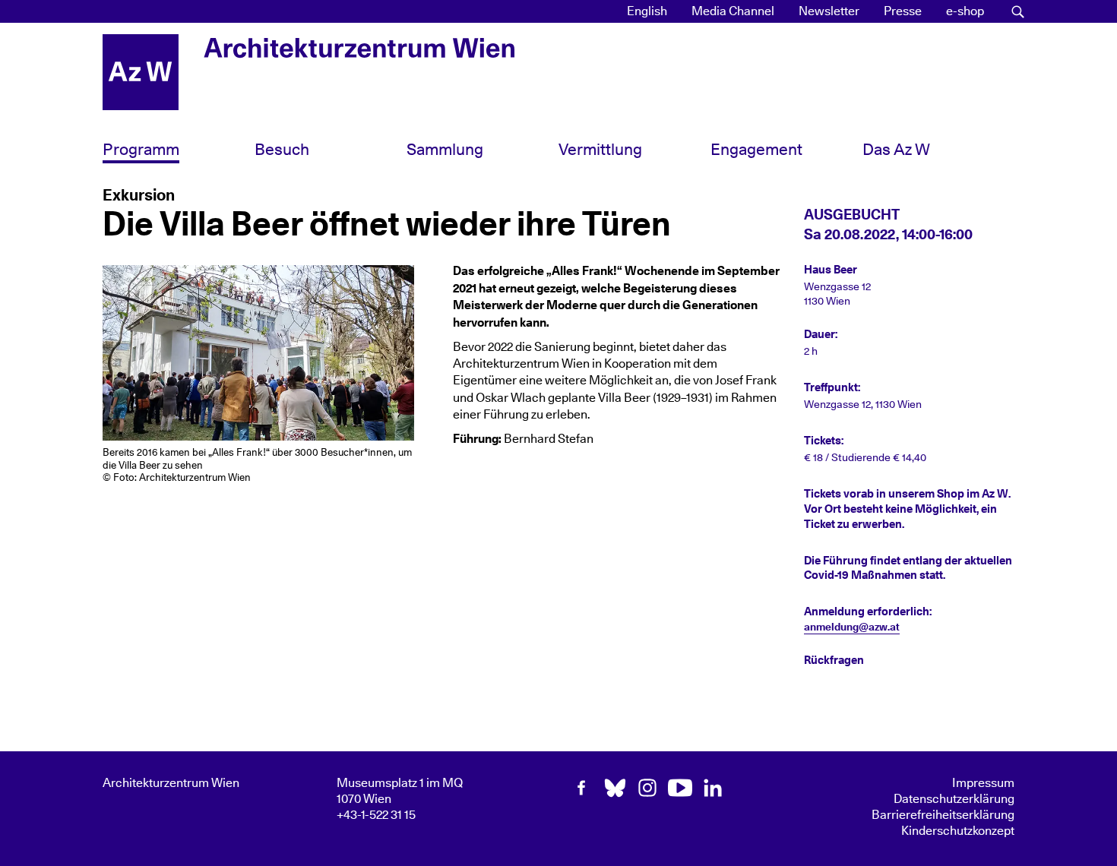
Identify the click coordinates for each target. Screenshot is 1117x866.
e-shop (965, 11)
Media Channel (732, 11)
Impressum (983, 783)
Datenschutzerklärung (954, 799)
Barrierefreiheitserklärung (943, 815)
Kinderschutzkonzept (957, 831)
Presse (903, 11)
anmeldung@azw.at (852, 627)
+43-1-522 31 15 (376, 815)
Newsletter (829, 11)
